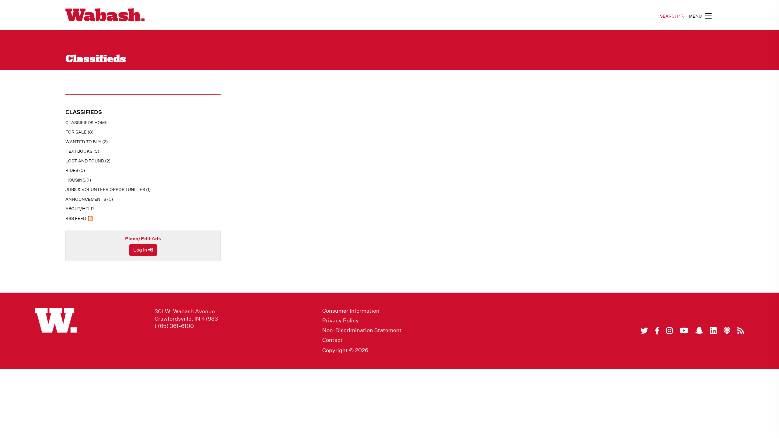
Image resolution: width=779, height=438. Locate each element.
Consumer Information (350, 311)
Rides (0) (75, 170)
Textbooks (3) (82, 151)
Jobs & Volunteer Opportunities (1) (108, 189)
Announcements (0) (89, 199)
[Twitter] (644, 330)
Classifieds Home (86, 122)
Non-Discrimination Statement (362, 330)
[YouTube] (684, 330)
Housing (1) (78, 180)
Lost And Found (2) (87, 161)
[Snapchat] (699, 330)
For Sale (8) (79, 132)
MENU (695, 16)
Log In (140, 250)
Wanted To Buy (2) (86, 141)
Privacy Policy (340, 321)
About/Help (79, 208)
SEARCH (669, 16)
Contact (332, 340)
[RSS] (740, 330)
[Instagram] (669, 330)
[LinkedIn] (713, 330)
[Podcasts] (727, 330)
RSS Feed (76, 218)
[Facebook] (657, 330)
